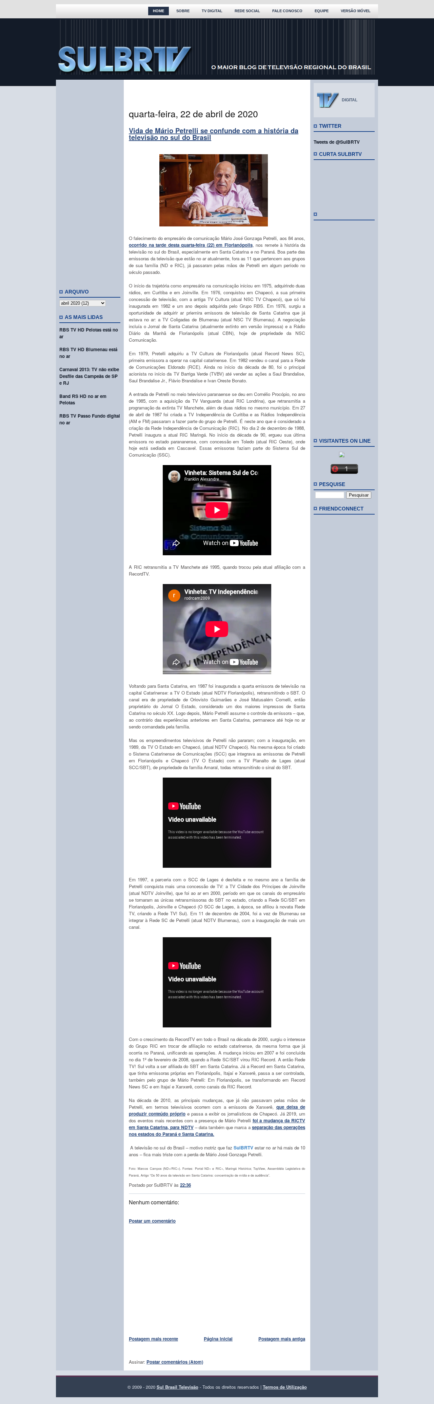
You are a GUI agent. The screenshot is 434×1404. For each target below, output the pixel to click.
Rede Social (247, 11)
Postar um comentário (152, 1221)
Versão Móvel (356, 11)
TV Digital (212, 11)
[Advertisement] (89, 181)
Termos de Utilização (285, 1387)
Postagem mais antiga (281, 1339)
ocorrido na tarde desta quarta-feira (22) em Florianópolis (191, 245)
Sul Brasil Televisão (177, 1387)
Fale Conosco (287, 11)
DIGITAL (349, 100)
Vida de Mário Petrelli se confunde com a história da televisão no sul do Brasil (213, 133)
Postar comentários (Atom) (174, 1362)
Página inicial (218, 1339)
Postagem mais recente (153, 1339)
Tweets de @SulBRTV (337, 142)
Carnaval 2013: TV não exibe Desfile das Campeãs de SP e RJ (89, 376)
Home (158, 11)
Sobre (183, 11)
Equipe (322, 11)
